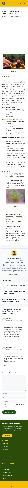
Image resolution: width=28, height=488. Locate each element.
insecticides (9, 216)
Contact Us (7, 435)
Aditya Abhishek (11, 347)
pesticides (19, 216)
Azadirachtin (11, 221)
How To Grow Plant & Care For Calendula (13, 285)
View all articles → (14, 274)
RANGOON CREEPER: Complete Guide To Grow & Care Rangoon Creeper (14, 300)
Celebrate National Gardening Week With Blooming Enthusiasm (13, 292)
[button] (20, 3)
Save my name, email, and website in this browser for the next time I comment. (14, 406)
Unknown (9, 318)
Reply (5, 340)
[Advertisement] (14, 33)
